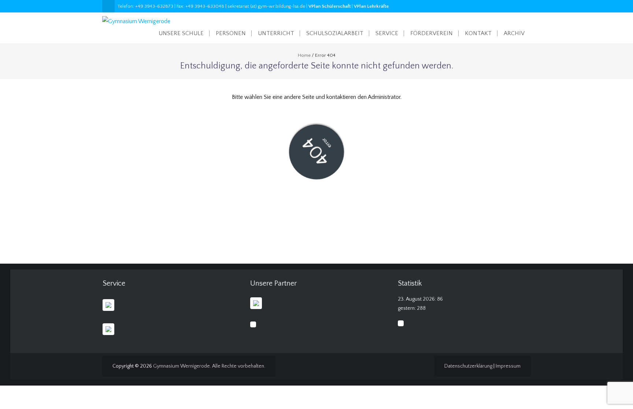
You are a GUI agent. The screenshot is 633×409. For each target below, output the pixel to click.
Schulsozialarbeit (334, 33)
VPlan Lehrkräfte (371, 6)
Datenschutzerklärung (468, 366)
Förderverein (431, 33)
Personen (231, 33)
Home (304, 55)
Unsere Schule (181, 33)
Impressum (508, 366)
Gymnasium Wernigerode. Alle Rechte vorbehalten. (209, 366)
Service (386, 33)
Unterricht (276, 33)
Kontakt (478, 33)
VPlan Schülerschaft (329, 6)
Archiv (514, 33)
